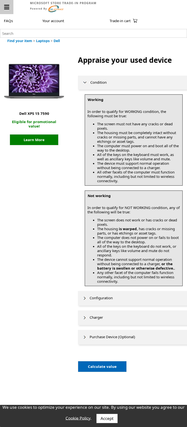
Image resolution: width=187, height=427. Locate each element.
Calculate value (102, 366)
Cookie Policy (77, 418)
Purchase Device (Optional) (111, 336)
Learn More (34, 139)
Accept (107, 418)
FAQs (8, 20)
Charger (95, 317)
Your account (53, 20)
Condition (97, 82)
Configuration (100, 297)
